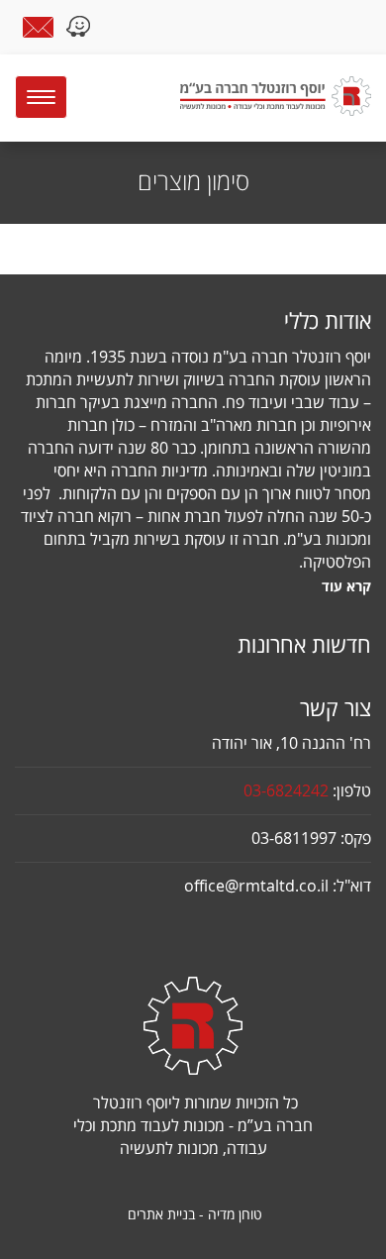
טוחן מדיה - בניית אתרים (195, 1214)
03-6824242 (286, 790)
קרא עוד (346, 586)
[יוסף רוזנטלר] (251, 96)
